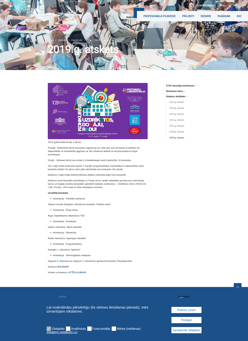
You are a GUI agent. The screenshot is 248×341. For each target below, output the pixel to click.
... (88, 40)
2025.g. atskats (176, 102)
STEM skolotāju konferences (180, 85)
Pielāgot (186, 320)
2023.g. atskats (176, 113)
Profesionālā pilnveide (159, 16)
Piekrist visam (186, 310)
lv (243, 5)
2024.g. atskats (176, 107)
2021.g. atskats (176, 125)
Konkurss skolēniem (175, 96)
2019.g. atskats (104, 40)
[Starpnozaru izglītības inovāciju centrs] (21, 11)
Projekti (188, 16)
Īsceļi (223, 5)
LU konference (205, 5)
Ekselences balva (174, 91)
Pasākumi (224, 16)
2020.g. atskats (176, 131)
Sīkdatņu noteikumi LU (62, 332)
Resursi (206, 16)
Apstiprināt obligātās (186, 330)
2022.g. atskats (176, 119)
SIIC (239, 16)
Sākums (62, 40)
